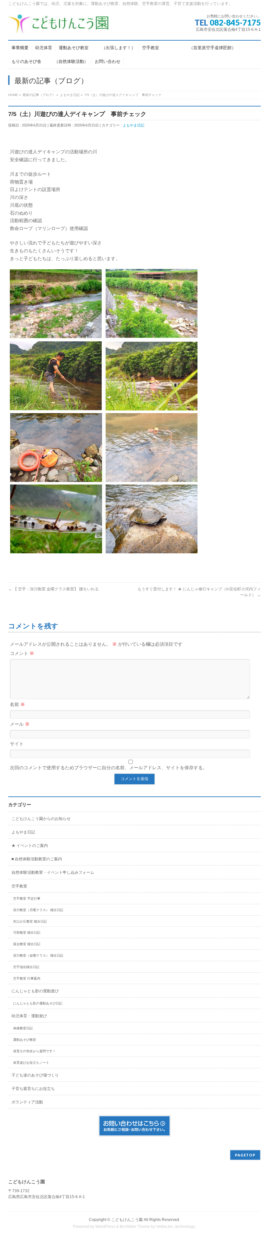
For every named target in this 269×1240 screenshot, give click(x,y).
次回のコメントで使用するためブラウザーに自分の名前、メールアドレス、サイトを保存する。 (108, 767)
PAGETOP (245, 1155)
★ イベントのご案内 (29, 845)
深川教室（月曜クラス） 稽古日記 (38, 910)
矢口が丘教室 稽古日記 (30, 921)
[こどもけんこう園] (58, 26)
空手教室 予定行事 (26, 898)
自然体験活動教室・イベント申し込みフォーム (52, 872)
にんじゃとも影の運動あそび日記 (37, 1003)
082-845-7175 (235, 22)
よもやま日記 (133, 125)
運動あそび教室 (24, 1039)
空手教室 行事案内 (26, 978)
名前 (17, 704)
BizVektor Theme (135, 1226)
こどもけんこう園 (127, 1219)
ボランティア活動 (27, 1102)
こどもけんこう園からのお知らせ (41, 818)
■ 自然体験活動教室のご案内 (36, 859)
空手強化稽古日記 (26, 967)
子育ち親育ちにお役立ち (33, 1088)
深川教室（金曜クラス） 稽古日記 (38, 955)
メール (20, 724)
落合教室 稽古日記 (26, 944)
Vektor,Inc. (165, 1226)
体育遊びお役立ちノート (31, 1062)
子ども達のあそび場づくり (35, 1075)
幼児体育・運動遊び (29, 1016)
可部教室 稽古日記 (26, 932)
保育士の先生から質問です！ (34, 1051)
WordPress (105, 1226)
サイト (17, 743)
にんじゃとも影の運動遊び (35, 991)
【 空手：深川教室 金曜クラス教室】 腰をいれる (53, 589)
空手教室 (19, 886)
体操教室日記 (23, 1028)
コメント (22, 653)
